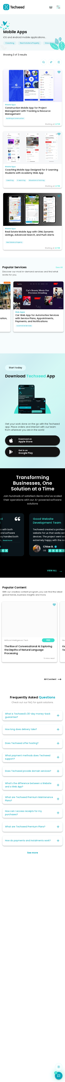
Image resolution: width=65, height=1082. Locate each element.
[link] (32, 85)
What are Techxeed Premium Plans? (25, 826)
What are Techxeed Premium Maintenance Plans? (29, 799)
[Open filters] (59, 62)
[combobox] (51, 62)
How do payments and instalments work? (28, 840)
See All (59, 267)
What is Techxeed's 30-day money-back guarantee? (27, 715)
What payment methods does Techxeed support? (27, 757)
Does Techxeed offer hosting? (21, 743)
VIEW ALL (54, 571)
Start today (15, 367)
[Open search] (44, 62)
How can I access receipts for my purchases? (23, 813)
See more (32, 852)
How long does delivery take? (21, 729)
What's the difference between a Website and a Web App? (28, 785)
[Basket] (50, 7)
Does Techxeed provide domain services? (28, 771)
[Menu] (58, 7)
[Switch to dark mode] (58, 1066)
